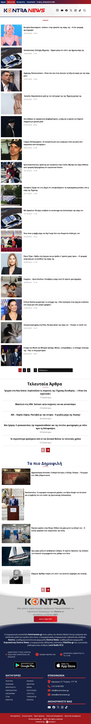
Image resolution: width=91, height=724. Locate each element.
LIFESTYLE (30, 693)
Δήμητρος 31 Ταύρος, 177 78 (64, 681)
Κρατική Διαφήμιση (73, 716)
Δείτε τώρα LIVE (45, 619)
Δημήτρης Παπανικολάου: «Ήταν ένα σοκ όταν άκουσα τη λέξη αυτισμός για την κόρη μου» (56, 74)
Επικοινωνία (27, 716)
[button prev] (43, 450)
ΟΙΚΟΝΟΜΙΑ (10, 693)
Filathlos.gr (68, 642)
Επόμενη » (43, 370)
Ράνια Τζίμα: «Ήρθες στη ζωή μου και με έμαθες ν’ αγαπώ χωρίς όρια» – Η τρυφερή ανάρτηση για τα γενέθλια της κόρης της (55, 257)
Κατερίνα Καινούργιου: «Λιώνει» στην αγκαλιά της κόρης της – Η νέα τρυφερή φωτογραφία (53, 28)
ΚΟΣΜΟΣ (30, 681)
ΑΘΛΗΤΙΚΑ (30, 684)
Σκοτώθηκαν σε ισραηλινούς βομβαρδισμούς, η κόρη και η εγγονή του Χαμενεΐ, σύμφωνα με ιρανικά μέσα (53, 120)
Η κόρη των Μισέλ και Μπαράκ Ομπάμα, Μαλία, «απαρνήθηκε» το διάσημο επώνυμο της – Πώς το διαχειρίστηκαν (56, 349)
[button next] (48, 450)
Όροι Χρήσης (39, 716)
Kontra (11, 639)
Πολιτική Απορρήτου (54, 716)
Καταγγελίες (21, 2)
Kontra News (52, 639)
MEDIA (29, 687)
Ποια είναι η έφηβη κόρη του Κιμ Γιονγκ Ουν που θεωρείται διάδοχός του (52, 233)
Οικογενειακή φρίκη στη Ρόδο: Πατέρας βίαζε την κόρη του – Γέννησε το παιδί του (55, 325)
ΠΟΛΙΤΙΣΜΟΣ (31, 690)
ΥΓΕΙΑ (8, 697)
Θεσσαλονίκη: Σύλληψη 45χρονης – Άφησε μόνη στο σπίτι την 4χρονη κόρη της (54, 50)
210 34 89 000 (57, 686)
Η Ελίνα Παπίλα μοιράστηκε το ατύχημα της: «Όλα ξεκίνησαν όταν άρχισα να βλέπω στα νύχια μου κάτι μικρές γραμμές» (56, 303)
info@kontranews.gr (60, 690)
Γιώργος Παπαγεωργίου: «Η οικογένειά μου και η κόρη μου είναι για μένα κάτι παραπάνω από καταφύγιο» (53, 143)
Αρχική (3, 2)
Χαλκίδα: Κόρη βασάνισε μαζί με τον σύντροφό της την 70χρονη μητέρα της (52, 96)
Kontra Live (11, 2)
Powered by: (42, 722)
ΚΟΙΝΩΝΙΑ (9, 684)
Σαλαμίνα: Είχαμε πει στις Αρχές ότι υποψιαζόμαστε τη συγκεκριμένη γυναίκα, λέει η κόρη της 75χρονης (56, 188)
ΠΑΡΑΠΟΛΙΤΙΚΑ (11, 690)
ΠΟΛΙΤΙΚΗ (9, 681)
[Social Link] (57, 10)
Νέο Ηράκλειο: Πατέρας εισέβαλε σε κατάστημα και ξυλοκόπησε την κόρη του (53, 210)
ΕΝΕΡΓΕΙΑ (9, 700)
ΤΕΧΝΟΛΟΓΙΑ (31, 697)
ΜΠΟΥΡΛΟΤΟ (11, 687)
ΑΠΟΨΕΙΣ (30, 700)
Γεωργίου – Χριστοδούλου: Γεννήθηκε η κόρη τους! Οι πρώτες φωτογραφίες (52, 279)
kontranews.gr (35, 634)
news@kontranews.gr (60, 694)
